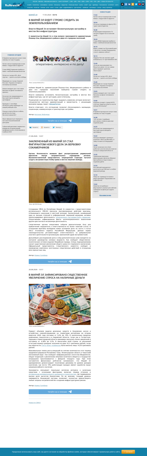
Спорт (86, 5)
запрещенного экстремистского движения (73, 217)
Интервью (93, 7)
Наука (81, 5)
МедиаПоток (55, 104)
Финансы (57, 5)
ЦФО (75, 1)
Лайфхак (85, 7)
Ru (139, 1)
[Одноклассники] (45, 126)
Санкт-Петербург (63, 1)
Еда (90, 5)
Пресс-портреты (107, 7)
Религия (36, 7)
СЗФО (71, 1)
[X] (57, 126)
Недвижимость (68, 7)
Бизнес (51, 5)
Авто (116, 5)
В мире (29, 5)
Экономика (43, 5)
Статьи (99, 7)
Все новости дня (105, 195)
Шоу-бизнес (77, 7)
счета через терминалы (51, 345)
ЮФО (83, 1)
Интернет (111, 5)
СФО (95, 1)
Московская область (50, 1)
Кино (51, 7)
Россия (35, 1)
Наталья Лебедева (42, 114)
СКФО (87, 1)
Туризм (42, 7)
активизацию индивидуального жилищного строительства (52, 374)
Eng (143, 1)
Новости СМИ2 (35, 403)
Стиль (56, 7)
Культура (30, 7)
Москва (40, 1)
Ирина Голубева (40, 255)
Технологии (103, 5)
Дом (61, 7)
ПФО (79, 1)
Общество (64, 5)
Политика (36, 5)
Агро (47, 7)
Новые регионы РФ (107, 1)
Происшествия (73, 5)
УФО (91, 1)
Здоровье (95, 5)
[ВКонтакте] (33, 126)
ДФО (98, 1)
